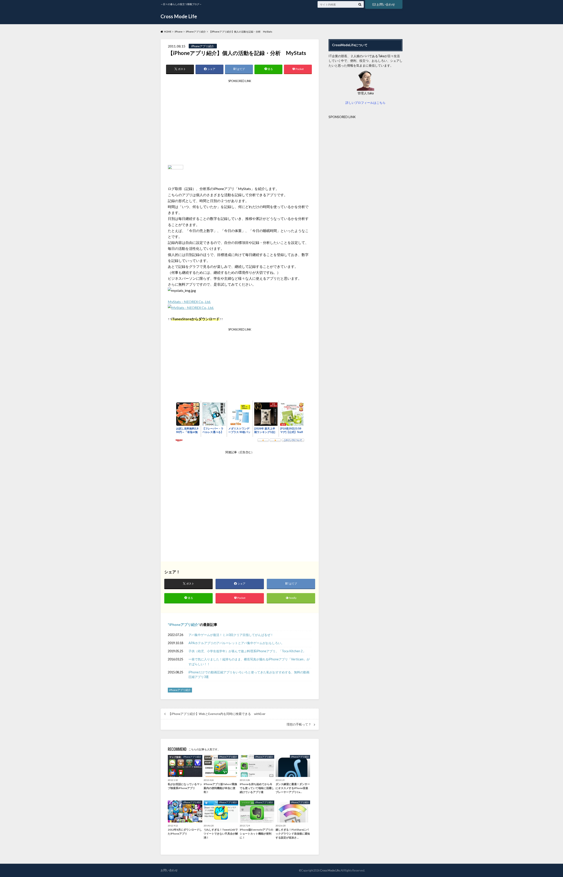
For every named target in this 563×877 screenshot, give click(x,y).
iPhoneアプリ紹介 (183, 624)
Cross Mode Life (179, 16)
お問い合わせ (386, 4)
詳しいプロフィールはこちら (365, 102)
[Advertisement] (240, 124)
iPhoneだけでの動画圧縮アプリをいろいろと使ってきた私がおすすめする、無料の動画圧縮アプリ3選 (248, 674)
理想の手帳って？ (299, 724)
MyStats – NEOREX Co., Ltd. (189, 302)
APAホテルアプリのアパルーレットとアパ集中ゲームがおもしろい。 (236, 643)
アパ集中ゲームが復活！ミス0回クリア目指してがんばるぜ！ (230, 635)
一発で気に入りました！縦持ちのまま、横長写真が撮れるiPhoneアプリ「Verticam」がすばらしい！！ (249, 661)
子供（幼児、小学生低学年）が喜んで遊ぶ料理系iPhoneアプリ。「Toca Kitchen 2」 (247, 651)
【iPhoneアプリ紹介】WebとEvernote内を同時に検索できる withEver (216, 714)
